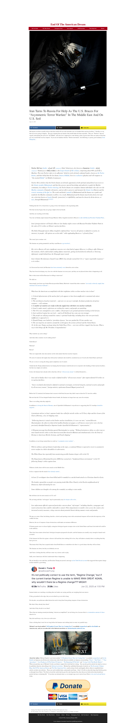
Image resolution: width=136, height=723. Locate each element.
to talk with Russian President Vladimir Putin (91, 218)
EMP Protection (81, 28)
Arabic (45, 168)
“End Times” (97, 660)
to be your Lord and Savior (97, 674)
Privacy (68, 715)
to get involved (66, 243)
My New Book (35, 28)
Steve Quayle (70, 28)
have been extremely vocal (58, 267)
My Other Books (46, 28)
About (62, 715)
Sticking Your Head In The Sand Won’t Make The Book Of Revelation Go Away (49, 710)
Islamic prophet (39, 185)
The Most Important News (59, 668)
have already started (53, 471)
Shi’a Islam (75, 170)
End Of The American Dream (68, 24)
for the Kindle (94, 626)
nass (32, 199)
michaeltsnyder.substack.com (76, 628)
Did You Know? (85, 715)
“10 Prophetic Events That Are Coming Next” (59, 626)
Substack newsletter (57, 666)
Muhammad (48, 185)
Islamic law (89, 190)
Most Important (92, 28)
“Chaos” (91, 660)
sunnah (69, 192)
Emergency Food (58, 28)
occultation (78, 175)
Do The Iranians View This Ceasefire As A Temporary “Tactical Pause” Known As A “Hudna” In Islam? (54, 711)
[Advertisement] (68, 11)
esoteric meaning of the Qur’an (41, 192)
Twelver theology (53, 187)
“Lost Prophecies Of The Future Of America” (49, 662)
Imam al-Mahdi (64, 175)
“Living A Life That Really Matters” (93, 662)
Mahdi (42, 178)
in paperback (83, 626)
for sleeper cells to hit (70, 499)
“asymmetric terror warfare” (66, 441)
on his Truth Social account (79, 560)
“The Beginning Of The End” (71, 662)
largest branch (64, 170)
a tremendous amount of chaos (96, 612)
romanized (58, 168)
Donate (102, 28)
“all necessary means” (68, 372)
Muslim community (37, 190)
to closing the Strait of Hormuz (44, 405)
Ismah (49, 197)
